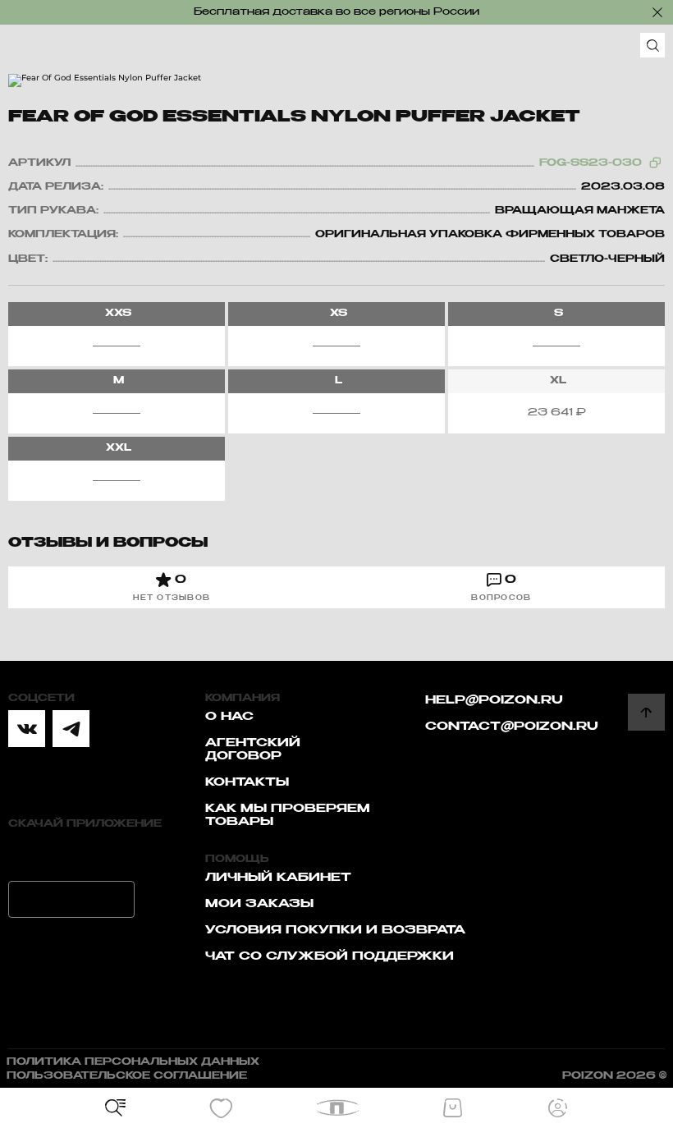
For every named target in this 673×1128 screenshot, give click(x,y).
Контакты (247, 782)
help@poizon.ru (494, 700)
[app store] (71, 854)
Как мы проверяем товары (287, 815)
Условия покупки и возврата (335, 930)
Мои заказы (259, 904)
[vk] (26, 728)
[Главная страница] (337, 1108)
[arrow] (646, 712)
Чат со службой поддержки (329, 956)
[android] (71, 899)
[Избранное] (221, 1108)
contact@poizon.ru (511, 726)
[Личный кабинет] (558, 1108)
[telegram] (71, 728)
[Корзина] (452, 1108)
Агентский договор (252, 749)
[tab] (172, 587)
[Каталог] (116, 1108)
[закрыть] (657, 12)
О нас (229, 716)
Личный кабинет (278, 877)
